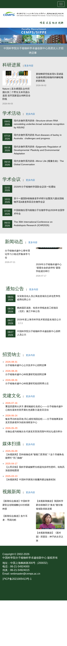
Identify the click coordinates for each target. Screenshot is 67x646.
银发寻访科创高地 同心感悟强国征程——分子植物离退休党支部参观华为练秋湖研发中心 (34, 419)
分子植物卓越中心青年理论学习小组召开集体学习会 (17, 254)
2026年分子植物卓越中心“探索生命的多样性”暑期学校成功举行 (49, 267)
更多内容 (28, 65)
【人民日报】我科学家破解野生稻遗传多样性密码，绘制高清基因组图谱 (35, 467)
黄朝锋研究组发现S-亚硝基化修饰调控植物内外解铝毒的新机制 (49, 77)
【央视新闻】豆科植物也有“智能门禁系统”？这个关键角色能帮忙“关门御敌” (34, 454)
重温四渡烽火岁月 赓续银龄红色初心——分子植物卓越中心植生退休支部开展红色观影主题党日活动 (34, 406)
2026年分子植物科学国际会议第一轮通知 (34, 186)
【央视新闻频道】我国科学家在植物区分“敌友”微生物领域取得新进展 (49, 505)
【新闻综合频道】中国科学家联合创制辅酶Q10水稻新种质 (16, 505)
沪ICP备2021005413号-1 (17, 578)
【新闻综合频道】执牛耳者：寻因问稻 (14, 518)
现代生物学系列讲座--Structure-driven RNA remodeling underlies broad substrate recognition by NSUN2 (39, 124)
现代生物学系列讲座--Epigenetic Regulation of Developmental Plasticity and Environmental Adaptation (37, 150)
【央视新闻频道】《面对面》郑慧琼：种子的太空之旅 (49, 536)
